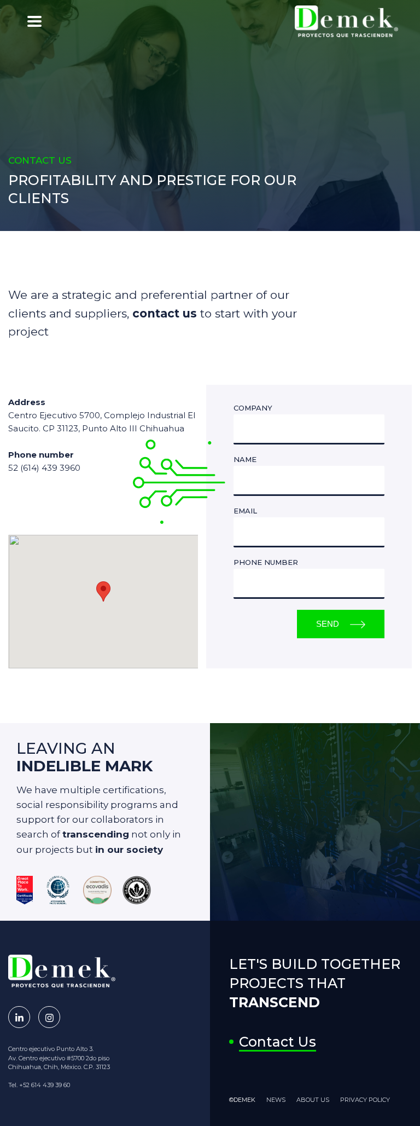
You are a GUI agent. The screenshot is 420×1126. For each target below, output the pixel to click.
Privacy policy (365, 1100)
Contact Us (277, 1042)
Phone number (266, 562)
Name (245, 459)
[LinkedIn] (19, 1017)
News (275, 1100)
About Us (312, 1100)
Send (327, 623)
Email (245, 511)
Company (253, 408)
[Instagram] (49, 1017)
